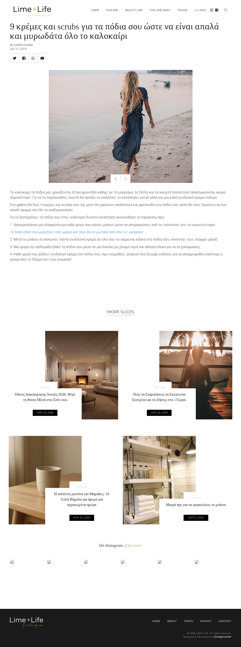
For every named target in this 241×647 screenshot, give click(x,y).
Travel (182, 10)
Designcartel (222, 636)
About (172, 621)
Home (95, 10)
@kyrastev (133, 545)
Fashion (112, 10)
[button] (14, 58)
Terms (188, 621)
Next (125, 178)
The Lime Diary (159, 10)
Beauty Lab (133, 10)
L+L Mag (200, 10)
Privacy (206, 621)
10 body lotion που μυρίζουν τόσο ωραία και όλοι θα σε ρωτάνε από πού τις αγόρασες (76, 232)
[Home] (34, 12)
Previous (115, 178)
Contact (225, 621)
